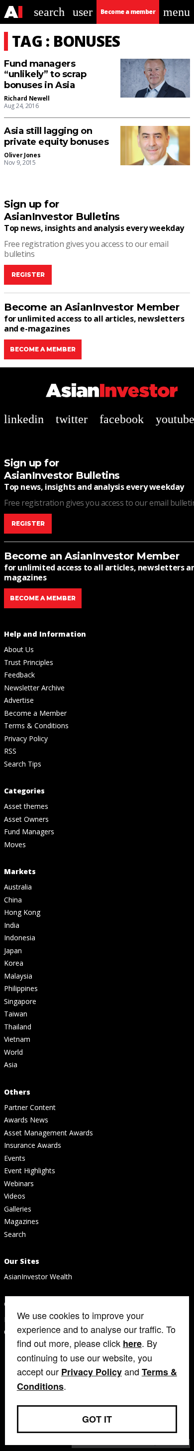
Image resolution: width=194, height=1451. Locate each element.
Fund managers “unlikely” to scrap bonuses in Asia (45, 75)
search (49, 11)
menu (176, 11)
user (83, 11)
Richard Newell (27, 98)
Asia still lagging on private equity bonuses (56, 136)
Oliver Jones (22, 155)
